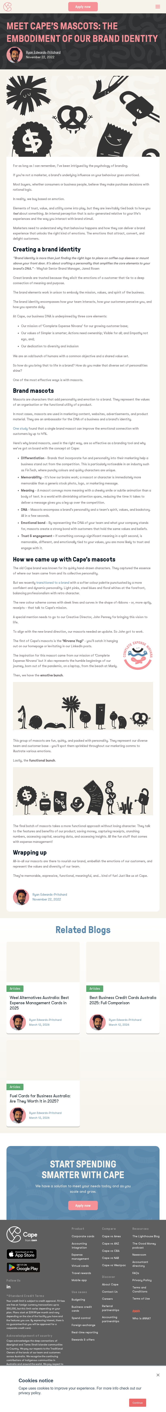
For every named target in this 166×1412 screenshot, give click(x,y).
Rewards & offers (83, 1339)
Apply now (83, 7)
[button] (158, 7)
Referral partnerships (110, 1308)
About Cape (110, 1284)
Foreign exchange (83, 1325)
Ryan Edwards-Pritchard (43, 52)
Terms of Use (141, 1298)
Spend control (81, 1318)
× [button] (158, 1373)
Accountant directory (140, 1264)
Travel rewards (81, 1273)
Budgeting (78, 1299)
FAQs (135, 1273)
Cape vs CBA (110, 1250)
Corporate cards (83, 1236)
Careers (107, 1298)
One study (20, 428)
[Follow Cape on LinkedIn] (8, 1286)
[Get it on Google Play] (23, 1267)
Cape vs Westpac (114, 1265)
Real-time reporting (85, 1332)
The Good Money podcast (144, 1245)
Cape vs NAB (110, 1257)
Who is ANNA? (141, 1318)
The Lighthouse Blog (146, 1236)
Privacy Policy (142, 1280)
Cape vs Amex (111, 1236)
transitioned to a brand (52, 583)
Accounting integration (79, 1245)
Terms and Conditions (139, 1289)
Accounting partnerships (110, 1319)
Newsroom (139, 1254)
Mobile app (79, 1280)
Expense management (80, 1256)
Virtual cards (80, 1265)
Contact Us (110, 1291)
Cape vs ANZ (110, 1243)
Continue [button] (138, 1402)
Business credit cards (82, 1308)
